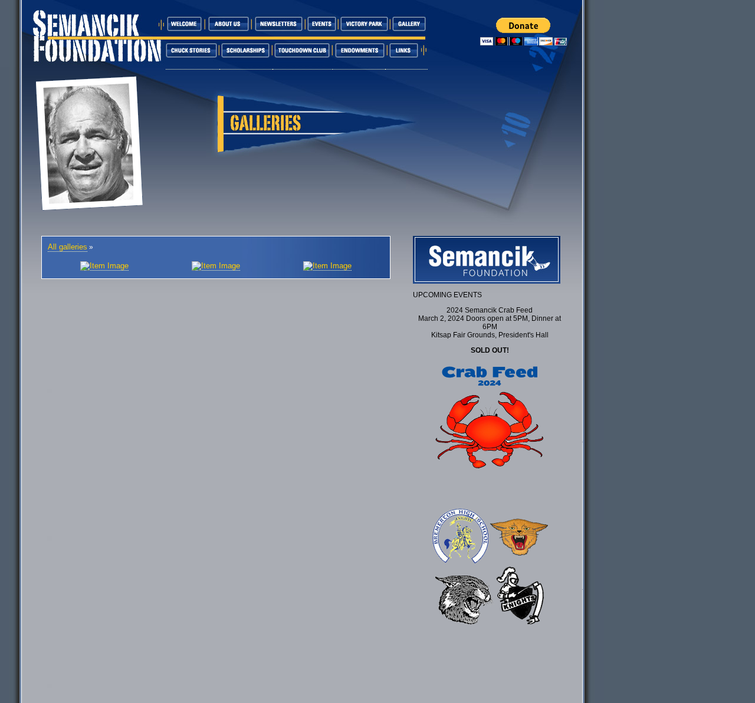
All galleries (67, 246)
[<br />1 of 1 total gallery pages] (104, 266)
